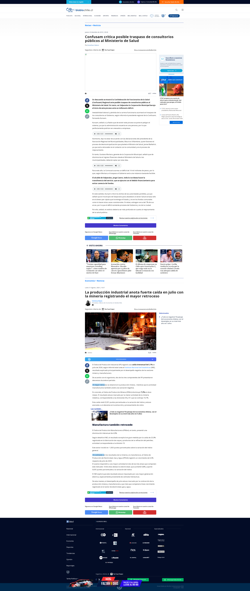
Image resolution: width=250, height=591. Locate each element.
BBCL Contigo (143, 16)
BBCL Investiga (132, 16)
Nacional (78, 16)
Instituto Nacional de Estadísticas (138, 367)
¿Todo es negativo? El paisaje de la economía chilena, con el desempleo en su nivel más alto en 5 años (133, 413)
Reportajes (70, 566)
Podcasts (69, 16)
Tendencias (114, 16)
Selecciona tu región (76, 2)
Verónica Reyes (97, 301)
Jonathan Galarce (93, 45)
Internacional (87, 16)
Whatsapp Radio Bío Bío (174, 580)
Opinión (122, 16)
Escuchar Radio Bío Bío (172, 2)
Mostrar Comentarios (120, 225)
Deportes (106, 16)
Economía (97, 16)
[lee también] (100, 416)
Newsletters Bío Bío (128, 2)
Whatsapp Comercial (139, 579)
